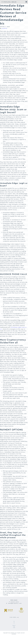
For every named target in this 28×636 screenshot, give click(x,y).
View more (13, 617)
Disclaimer (14, 633)
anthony (4, 28)
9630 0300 (15, 601)
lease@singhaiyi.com (15, 603)
